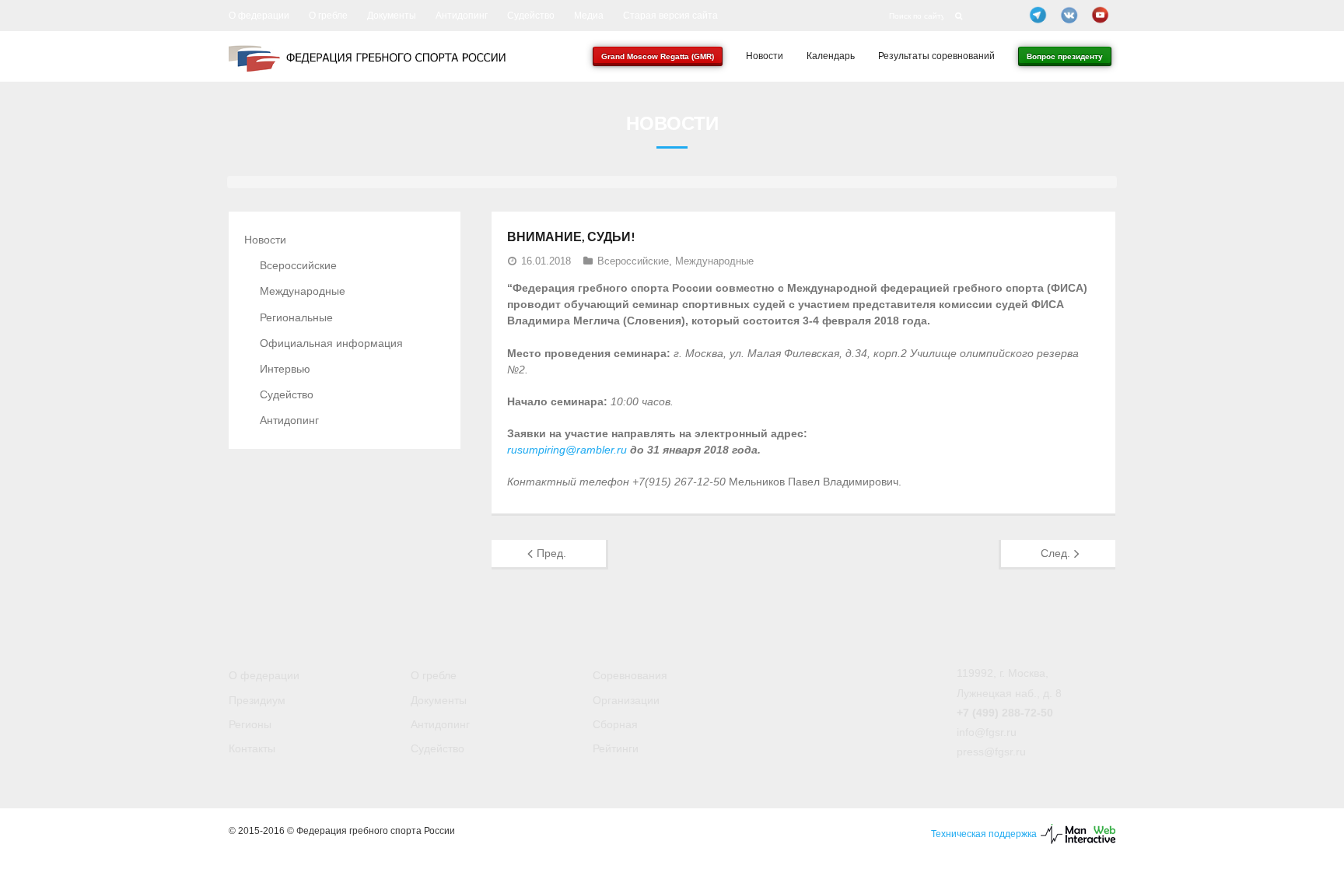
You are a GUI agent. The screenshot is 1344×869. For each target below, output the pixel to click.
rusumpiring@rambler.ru (567, 449)
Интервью (285, 369)
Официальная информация (331, 343)
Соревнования (630, 675)
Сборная (615, 724)
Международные (714, 261)
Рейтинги (616, 748)
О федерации (259, 15)
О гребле (328, 15)
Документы (391, 15)
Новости (265, 239)
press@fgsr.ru (991, 751)
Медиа (589, 15)
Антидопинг (462, 15)
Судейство (531, 15)
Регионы (250, 724)
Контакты (252, 748)
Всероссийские (633, 261)
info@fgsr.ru (987, 732)
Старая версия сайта (670, 15)
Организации (626, 700)
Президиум (257, 700)
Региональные (296, 317)
